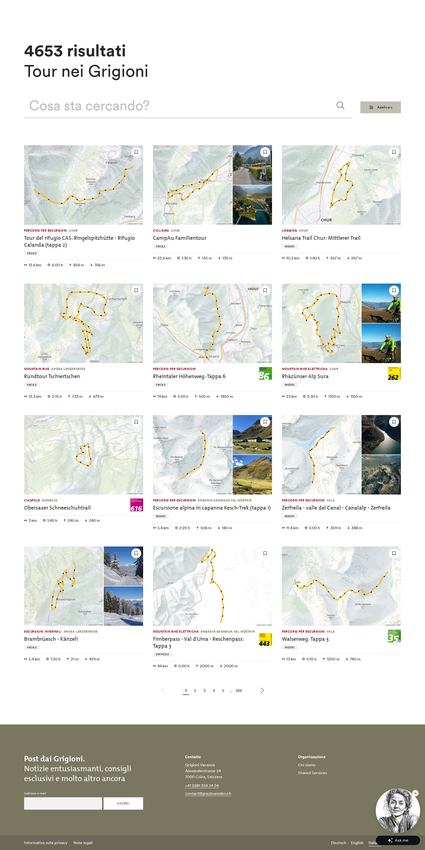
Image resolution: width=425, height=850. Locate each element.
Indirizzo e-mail (35, 793)
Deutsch (338, 842)
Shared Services (312, 772)
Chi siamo (307, 764)
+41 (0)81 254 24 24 (202, 785)
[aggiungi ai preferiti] (136, 152)
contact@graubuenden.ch (208, 793)
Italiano (374, 842)
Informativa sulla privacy (46, 842)
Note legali (83, 842)
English (357, 842)
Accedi (123, 803)
